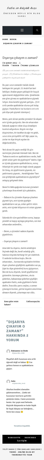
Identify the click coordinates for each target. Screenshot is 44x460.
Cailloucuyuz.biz (33, 301)
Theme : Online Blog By (22, 452)
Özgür (5, 66)
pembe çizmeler (30, 66)
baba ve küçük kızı (22, 8)
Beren (16, 66)
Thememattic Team (22, 455)
